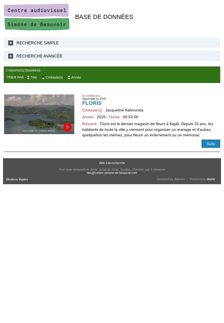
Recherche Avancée (39, 56)
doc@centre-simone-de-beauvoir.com (112, 172)
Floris (92, 103)
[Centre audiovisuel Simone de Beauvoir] (36, 29)
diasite (211, 179)
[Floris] (39, 114)
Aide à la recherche (112, 163)
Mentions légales (17, 179)
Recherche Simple (37, 43)
